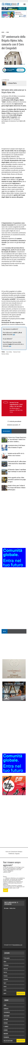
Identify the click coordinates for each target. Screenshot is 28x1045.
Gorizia (5, 972)
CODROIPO (6, 1009)
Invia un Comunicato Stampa (14, 851)
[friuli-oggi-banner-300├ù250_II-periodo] (14, 566)
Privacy (5, 876)
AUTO (5, 993)
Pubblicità (11, 853)
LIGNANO (6, 1030)
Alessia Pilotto (13, 83)
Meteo (4, 631)
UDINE (5, 1005)
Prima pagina (7, 958)
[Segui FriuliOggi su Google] (14, 70)
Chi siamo (6, 908)
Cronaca (5, 976)
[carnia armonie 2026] (14, 677)
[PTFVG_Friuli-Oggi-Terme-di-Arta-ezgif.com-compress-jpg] (14, 700)
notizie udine (5, 354)
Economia (6, 979)
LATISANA (6, 1019)
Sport (5, 983)
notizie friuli (16, 352)
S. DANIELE (6, 1026)
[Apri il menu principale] (24, 4)
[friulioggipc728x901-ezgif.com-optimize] (14, 9)
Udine (5, 961)
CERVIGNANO (6, 1016)
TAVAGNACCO (7, 1012)
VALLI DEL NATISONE (8, 1041)
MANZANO (6, 1033)
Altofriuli (6, 968)
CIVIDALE (6, 1023)
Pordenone (6, 965)
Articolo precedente (15, 421)
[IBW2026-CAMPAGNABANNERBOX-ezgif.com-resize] (14, 794)
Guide (5, 990)
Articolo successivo (13, 425)
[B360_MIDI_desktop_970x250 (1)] (14, 16)
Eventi (5, 986)
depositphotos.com (17, 945)
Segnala (17, 853)
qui (14, 334)
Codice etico (12, 908)
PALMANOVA (6, 1037)
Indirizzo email (7, 872)
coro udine (9, 352)
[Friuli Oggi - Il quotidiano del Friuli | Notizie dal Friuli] (12, 4)
